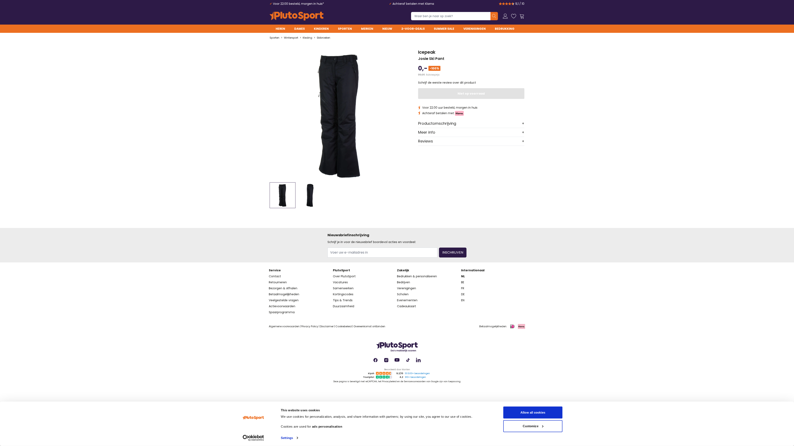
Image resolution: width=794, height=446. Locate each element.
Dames (299, 29)
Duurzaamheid (343, 306)
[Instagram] (386, 360)
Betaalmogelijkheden (284, 294)
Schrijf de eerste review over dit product (447, 83)
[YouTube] (397, 360)
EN (462, 300)
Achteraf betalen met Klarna (413, 4)
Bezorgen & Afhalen (283, 288)
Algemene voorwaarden (284, 326)
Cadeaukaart (406, 306)
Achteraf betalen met (438, 113)
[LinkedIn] (418, 360)
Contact (275, 276)
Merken (367, 29)
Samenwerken (343, 288)
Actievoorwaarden (282, 306)
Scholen (403, 294)
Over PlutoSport (344, 276)
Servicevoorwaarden (415, 381)
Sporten (345, 29)
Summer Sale (444, 29)
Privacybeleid (389, 381)
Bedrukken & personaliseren (417, 276)
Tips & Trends (343, 300)
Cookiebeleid (343, 326)
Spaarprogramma (282, 312)
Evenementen (407, 300)
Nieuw (387, 29)
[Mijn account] (505, 16)
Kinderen (321, 29)
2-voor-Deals (413, 29)
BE (462, 282)
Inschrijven (452, 252)
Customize (530, 426)
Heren (280, 29)
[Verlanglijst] (513, 16)
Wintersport (291, 37)
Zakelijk (403, 270)
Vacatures (340, 282)
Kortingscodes (343, 294)
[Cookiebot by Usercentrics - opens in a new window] (253, 438)
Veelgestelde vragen (284, 300)
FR (462, 288)
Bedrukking (504, 29)
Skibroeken (323, 37)
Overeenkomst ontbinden (369, 326)
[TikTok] (407, 360)
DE (463, 294)
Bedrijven (403, 282)
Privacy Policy (309, 326)
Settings (287, 438)
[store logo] (296, 16)
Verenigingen (474, 29)
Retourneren (278, 282)
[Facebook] (375, 360)
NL (463, 276)
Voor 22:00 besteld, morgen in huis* (298, 4)
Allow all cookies (532, 412)
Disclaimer (327, 326)
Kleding (307, 37)
